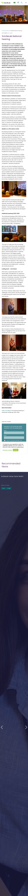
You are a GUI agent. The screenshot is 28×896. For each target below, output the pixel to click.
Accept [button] (15, 450)
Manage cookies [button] (7, 450)
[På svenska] (14, 2)
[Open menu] (26, 3)
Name (5, 430)
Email (5, 435)
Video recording (6, 410)
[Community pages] (18, 2)
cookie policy (20, 447)
